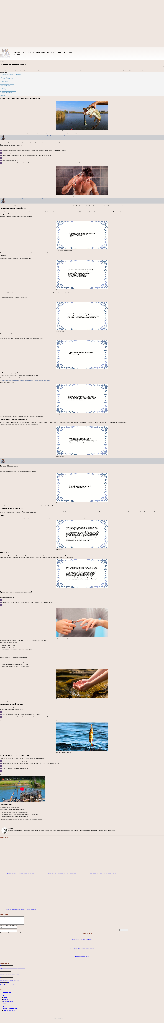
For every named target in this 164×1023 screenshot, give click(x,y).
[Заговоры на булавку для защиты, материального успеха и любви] (20, 891)
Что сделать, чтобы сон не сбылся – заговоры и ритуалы (104, 873)
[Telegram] (77, 822)
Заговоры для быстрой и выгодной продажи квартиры (82, 948)
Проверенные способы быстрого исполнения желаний (20, 873)
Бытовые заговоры (11, 61)
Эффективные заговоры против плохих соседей (82, 939)
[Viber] (86, 822)
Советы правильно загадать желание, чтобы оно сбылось (62, 873)
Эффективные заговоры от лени (82, 956)
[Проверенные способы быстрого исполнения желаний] (20, 855)
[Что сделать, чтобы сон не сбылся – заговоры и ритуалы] (104, 855)
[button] (91, 53)
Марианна (11, 828)
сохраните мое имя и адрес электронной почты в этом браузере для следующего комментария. (102, 927)
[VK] (81, 822)
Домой (1, 61)
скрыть (8, 72)
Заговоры (5, 61)
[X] (90, 822)
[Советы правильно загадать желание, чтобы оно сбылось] (62, 855)
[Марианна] (4, 830)
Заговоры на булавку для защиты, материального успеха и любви (20, 909)
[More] (100, 822)
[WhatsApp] (95, 822)
